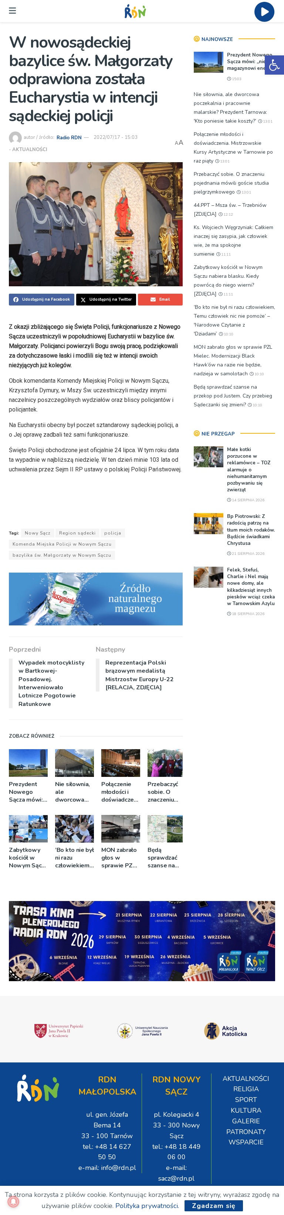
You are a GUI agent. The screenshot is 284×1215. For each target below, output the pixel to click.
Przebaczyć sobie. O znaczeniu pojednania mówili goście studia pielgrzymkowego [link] (167, 792)
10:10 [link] (228, 334)
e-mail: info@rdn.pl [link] (107, 1167)
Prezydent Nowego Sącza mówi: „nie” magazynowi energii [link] (26, 792)
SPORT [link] (246, 1099)
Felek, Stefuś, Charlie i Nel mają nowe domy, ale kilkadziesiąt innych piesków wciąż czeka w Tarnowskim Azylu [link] (251, 587)
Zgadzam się (214, 1205)
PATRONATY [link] (246, 1131)
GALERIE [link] (246, 1121)
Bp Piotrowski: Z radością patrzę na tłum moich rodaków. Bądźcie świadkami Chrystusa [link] (251, 530)
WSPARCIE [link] (246, 1142)
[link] (274, 65)
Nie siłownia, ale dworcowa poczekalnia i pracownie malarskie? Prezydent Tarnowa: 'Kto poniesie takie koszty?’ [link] (74, 792)
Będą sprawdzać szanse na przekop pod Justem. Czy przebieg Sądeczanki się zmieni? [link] (165, 858)
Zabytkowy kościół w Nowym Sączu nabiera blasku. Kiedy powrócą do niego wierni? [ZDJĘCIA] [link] (28, 858)
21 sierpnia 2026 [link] (247, 553)
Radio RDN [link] (69, 137)
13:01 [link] (267, 121)
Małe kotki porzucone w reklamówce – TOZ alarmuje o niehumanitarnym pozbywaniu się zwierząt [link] (249, 469)
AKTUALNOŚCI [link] (29, 149)
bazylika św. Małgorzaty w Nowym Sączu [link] (62, 555)
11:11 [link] (225, 254)
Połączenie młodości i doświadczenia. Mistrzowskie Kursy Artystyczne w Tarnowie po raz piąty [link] (120, 792)
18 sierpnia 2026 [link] (247, 614)
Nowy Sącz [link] (38, 533)
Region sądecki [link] (77, 533)
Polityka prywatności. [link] (147, 1205)
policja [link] (112, 533)
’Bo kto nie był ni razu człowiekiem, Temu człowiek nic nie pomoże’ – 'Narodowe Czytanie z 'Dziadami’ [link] (74, 858)
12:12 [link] (227, 214)
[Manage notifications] (13, 1202)
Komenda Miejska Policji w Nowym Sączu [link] (62, 544)
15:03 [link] (236, 79)
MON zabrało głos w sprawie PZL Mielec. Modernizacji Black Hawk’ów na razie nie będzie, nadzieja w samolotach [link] (119, 858)
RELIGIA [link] (246, 1089)
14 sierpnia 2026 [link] (247, 500)
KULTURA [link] (246, 1110)
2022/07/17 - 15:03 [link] (116, 137)
